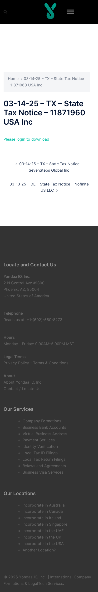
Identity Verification (40, 446)
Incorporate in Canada (43, 511)
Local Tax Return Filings (44, 459)
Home (13, 78)
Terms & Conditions (50, 362)
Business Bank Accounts (44, 427)
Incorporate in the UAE (43, 530)
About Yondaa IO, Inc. (23, 382)
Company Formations (42, 420)
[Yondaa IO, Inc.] (50, 12)
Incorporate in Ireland (42, 517)
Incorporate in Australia (44, 505)
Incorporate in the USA (43, 543)
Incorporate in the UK (42, 537)
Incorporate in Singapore (45, 524)
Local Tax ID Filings (40, 452)
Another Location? (39, 550)
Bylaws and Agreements (44, 465)
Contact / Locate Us (22, 388)
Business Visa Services (43, 472)
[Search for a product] (5, 12)
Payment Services (39, 440)
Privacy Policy (16, 362)
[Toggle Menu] (70, 12)
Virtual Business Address (45, 433)
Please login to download (26, 139)
